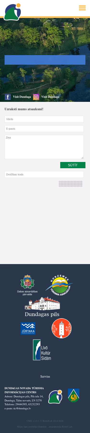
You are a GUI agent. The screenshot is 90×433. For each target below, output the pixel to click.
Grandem (42, 426)
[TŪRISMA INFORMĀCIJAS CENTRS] (13, 11)
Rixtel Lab (67, 426)
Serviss (45, 376)
